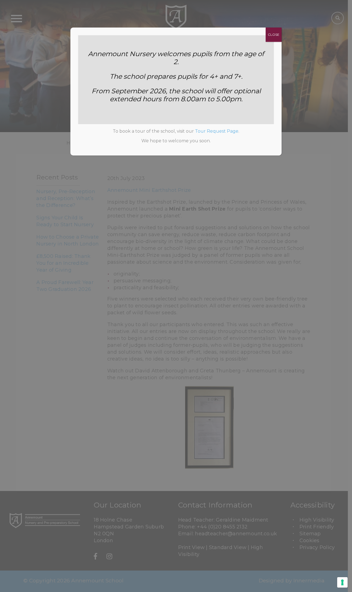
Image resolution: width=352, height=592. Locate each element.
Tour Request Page (216, 131)
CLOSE (273, 34)
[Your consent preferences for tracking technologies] (342, 582)
